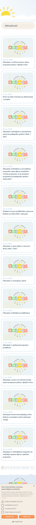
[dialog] (18, 504)
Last (33, 467)
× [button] (34, 486)
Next (30, 467)
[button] (18, 522)
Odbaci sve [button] (26, 517)
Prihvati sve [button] (10, 517)
